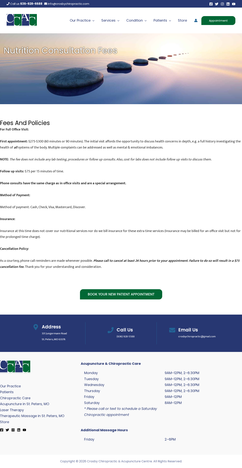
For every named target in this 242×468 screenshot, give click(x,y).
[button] (93, 20)
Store (4, 422)
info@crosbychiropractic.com (68, 4)
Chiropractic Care (15, 398)
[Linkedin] (228, 4)
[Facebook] (211, 4)
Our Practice (10, 386)
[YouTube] (233, 4)
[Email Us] (172, 330)
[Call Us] (111, 330)
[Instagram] (222, 4)
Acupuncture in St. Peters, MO (24, 404)
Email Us (188, 330)
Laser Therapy (12, 410)
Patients (7, 392)
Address (51, 327)
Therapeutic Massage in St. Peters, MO (32, 415)
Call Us (125, 330)
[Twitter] (216, 4)
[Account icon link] (196, 20)
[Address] (36, 327)
